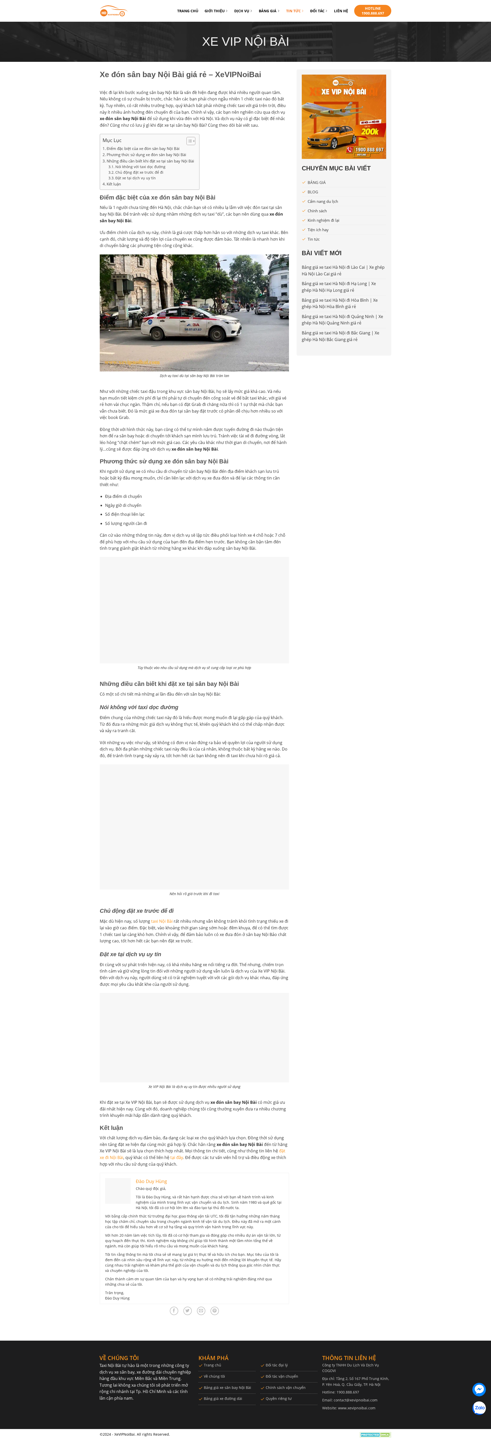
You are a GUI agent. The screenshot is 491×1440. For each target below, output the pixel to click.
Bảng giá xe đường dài (223, 1398)
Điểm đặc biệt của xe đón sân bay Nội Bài (143, 148)
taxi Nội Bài (162, 921)
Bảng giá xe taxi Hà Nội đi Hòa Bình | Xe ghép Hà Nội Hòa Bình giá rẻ (340, 303)
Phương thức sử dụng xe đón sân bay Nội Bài (146, 154)
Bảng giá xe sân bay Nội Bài (227, 1387)
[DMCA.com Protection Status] (375, 1434)
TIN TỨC (293, 10)
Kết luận (114, 183)
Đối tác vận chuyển (282, 1376)
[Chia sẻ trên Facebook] (174, 1311)
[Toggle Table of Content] (188, 141)
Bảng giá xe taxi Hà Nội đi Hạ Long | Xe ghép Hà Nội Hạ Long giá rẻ (339, 287)
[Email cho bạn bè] (201, 1311)
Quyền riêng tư (279, 1398)
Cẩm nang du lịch (323, 201)
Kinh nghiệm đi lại (323, 220)
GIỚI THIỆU (215, 10)
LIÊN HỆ (341, 10)
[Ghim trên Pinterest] (214, 1311)
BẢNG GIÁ (267, 10)
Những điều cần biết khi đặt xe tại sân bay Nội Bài (150, 160)
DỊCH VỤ (241, 10)
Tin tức (314, 239)
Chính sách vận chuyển (286, 1387)
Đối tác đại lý (277, 1365)
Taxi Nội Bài (110, 1365)
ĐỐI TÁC (317, 10)
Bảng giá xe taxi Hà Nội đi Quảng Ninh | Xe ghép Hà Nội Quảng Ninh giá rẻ (342, 320)
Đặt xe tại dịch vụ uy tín (135, 177)
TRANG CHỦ (187, 10)
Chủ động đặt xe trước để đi (139, 172)
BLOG (313, 191)
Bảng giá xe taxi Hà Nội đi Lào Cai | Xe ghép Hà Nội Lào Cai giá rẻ (343, 270)
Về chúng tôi (214, 1376)
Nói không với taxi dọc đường (140, 166)
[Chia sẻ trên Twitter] (187, 1311)
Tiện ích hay (318, 229)
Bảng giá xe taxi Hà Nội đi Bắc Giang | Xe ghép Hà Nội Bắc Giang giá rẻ (340, 336)
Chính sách (317, 210)
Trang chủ (212, 1365)
